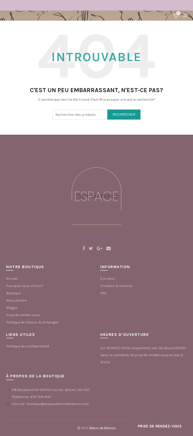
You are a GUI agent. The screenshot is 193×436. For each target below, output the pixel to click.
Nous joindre (16, 300)
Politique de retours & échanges (32, 322)
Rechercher (124, 114)
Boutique (13, 293)
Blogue (11, 308)
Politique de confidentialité (27, 346)
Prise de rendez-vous (23, 315)
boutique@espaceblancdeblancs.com (58, 404)
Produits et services (116, 286)
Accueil (12, 278)
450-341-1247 (41, 397)
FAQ (103, 293)
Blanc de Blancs (102, 428)
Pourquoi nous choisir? (24, 286)
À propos (107, 278)
